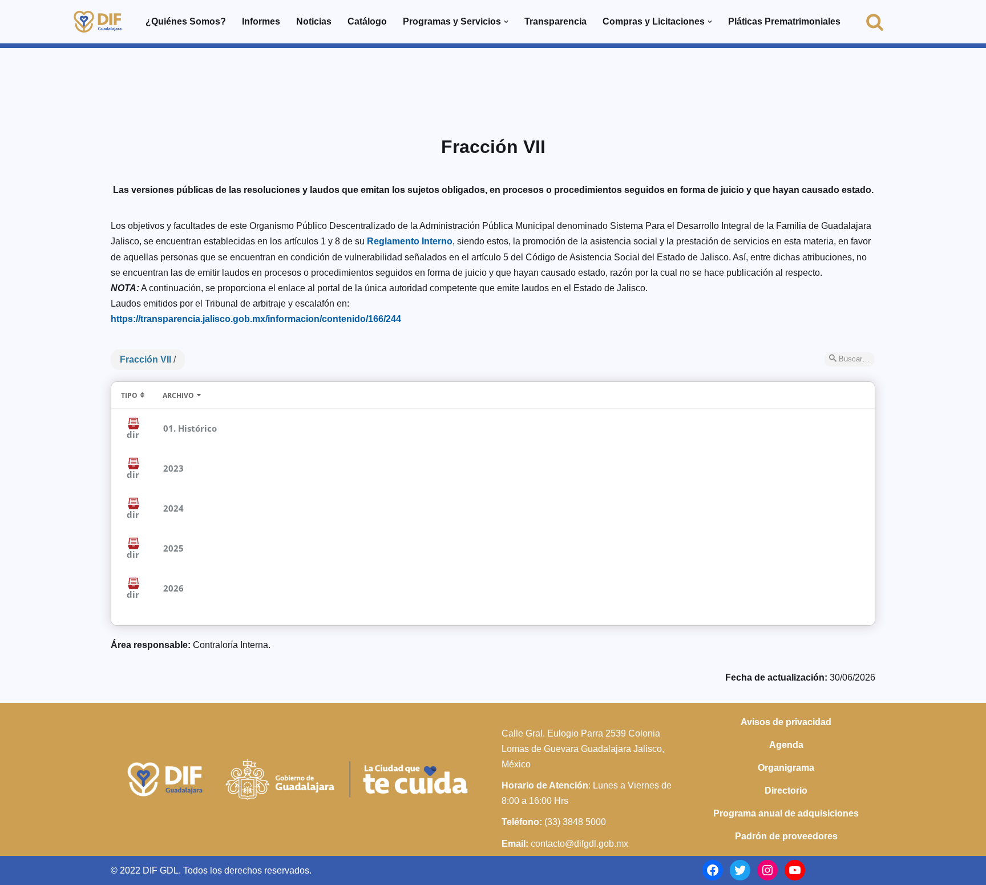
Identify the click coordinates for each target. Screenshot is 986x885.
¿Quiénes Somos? (186, 21)
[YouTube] (795, 870)
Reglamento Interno (409, 241)
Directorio (786, 790)
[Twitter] (740, 870)
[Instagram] (767, 870)
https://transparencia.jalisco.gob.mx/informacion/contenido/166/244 (256, 319)
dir (133, 434)
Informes (261, 21)
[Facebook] (712, 870)
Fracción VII (145, 359)
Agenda (786, 745)
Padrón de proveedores (786, 836)
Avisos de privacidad (786, 722)
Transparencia (555, 21)
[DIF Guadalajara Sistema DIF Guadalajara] (97, 21)
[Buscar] (875, 22)
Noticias (314, 21)
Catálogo (367, 21)
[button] (506, 21)
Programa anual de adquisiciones (786, 813)
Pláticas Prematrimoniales (784, 21)
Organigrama (786, 768)
